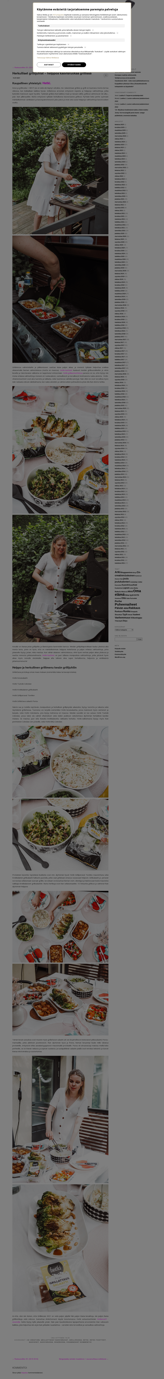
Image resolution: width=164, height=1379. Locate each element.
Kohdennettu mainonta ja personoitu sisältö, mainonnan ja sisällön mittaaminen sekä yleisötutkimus (76, 33)
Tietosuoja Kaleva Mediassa (48, 58)
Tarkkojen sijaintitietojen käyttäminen (51, 44)
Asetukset (49, 65)
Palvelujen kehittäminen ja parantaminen (53, 36)
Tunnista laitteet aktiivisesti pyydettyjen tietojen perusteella (60, 47)
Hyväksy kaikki (74, 65)
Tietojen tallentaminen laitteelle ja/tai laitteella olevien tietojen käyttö (64, 30)
